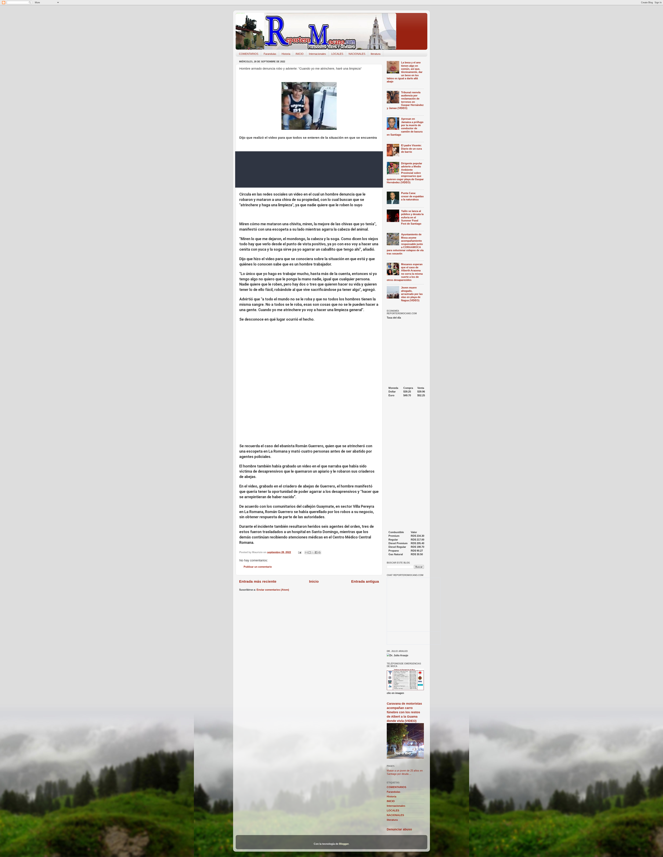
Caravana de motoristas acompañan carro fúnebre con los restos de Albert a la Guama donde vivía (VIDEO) (404, 712)
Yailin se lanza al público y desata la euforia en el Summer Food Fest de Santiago (412, 217)
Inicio (314, 581)
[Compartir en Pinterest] (319, 552)
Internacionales (317, 53)
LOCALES (337, 53)
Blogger (344, 843)
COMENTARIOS (248, 53)
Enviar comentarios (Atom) (273, 589)
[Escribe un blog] (309, 552)
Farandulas (270, 53)
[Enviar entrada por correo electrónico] (299, 552)
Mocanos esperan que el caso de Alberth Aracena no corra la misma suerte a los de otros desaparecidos (405, 272)
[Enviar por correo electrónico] (306, 552)
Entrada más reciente (257, 581)
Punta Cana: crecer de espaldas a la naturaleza (412, 196)
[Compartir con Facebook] (316, 552)
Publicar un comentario (258, 566)
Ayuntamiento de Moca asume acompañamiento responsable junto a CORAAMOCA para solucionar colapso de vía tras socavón (405, 244)
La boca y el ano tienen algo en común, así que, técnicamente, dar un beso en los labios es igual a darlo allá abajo (404, 72)
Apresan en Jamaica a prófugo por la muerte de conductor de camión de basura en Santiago (405, 126)
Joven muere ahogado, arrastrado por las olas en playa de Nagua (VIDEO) (412, 294)
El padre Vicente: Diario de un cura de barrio (411, 148)
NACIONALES (357, 53)
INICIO (300, 53)
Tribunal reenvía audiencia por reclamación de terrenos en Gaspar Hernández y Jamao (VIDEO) (405, 100)
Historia (286, 53)
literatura (375, 53)
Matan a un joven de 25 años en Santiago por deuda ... (405, 772)
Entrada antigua (365, 581)
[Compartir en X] (313, 552)
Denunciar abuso (399, 829)
